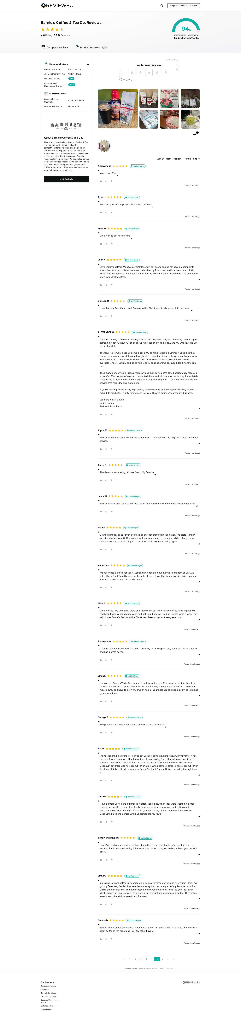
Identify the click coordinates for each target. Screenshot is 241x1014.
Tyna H (101, 197)
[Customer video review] (104, 146)
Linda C (102, 875)
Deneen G (103, 301)
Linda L (102, 675)
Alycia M (102, 430)
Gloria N (102, 465)
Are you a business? (183, 5)
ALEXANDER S (106, 332)
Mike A (101, 603)
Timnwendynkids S (108, 837)
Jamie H (102, 496)
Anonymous (104, 166)
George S (103, 717)
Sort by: (168, 158)
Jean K (101, 259)
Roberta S (103, 565)
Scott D (102, 228)
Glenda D (103, 920)
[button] (161, 5)
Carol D (102, 796)
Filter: (191, 158)
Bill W (101, 748)
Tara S (101, 527)
